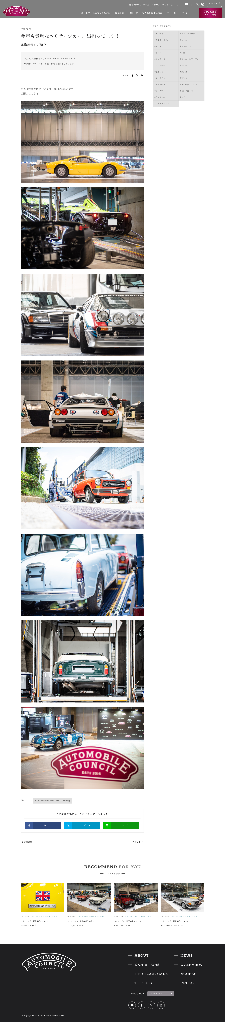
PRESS (187, 983)
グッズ (146, 4)
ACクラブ (156, 4)
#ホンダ (183, 72)
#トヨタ (157, 53)
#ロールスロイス (161, 104)
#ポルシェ (158, 72)
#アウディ (158, 34)
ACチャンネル (168, 4)
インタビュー (187, 13)
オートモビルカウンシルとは (96, 13)
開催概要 (119, 13)
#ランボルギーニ (161, 97)
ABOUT (142, 955)
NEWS (186, 955)
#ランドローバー (187, 91)
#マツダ (183, 78)
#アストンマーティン (189, 34)
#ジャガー (184, 40)
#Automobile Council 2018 (47, 801)
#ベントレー (159, 65)
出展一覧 (133, 13)
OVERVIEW (191, 965)
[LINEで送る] (142, 75)
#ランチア (158, 91)
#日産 (182, 53)
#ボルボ (183, 65)
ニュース (171, 13)
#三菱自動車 (159, 84)
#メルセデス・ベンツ (189, 84)
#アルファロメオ (161, 40)
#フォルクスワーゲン (189, 59)
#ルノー (183, 97)
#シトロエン (185, 46)
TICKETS (143, 983)
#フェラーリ (159, 59)
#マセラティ (159, 78)
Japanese (156, 993)
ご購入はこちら (30, 93)
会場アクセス (135, 4)
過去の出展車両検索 (152, 13)
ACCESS (188, 974)
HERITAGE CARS (151, 974)
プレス (180, 4)
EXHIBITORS (147, 965)
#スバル (157, 46)
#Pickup (66, 801)
